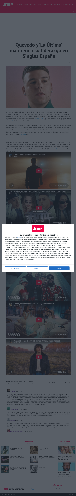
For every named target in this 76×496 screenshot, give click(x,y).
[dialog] (38, 248)
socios (19, 237)
